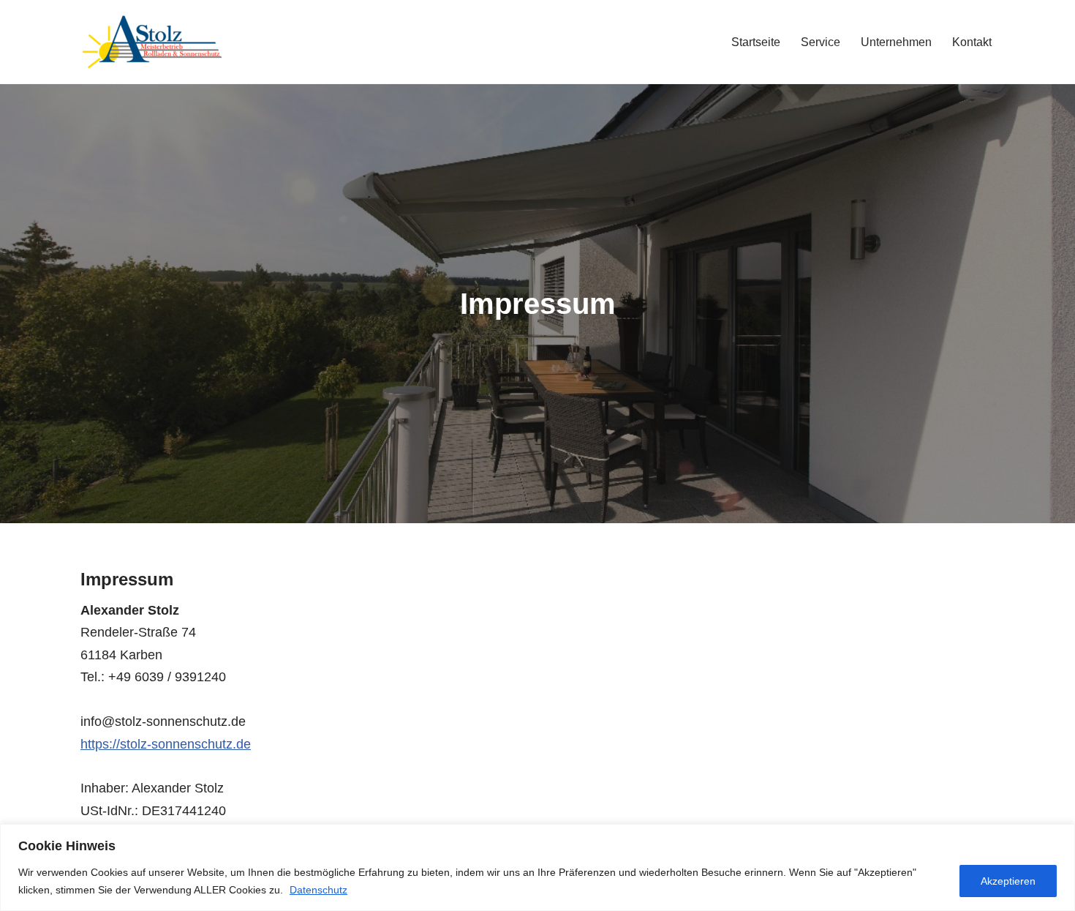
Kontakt (972, 42)
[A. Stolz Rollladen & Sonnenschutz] (153, 41)
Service (820, 42)
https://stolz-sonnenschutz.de (165, 744)
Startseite (755, 42)
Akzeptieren (1008, 881)
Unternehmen (896, 42)
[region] (537, 867)
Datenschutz (318, 890)
